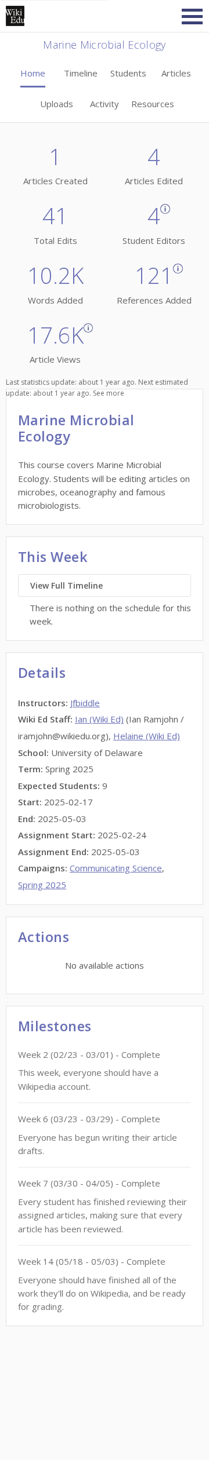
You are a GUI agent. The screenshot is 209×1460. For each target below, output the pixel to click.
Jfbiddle (85, 703)
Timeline (81, 73)
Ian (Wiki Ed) (99, 719)
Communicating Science (116, 868)
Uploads (56, 104)
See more (108, 393)
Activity (104, 104)
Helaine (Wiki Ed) (146, 736)
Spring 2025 (42, 884)
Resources (152, 104)
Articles (176, 73)
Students (128, 73)
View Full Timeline (66, 585)
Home (32, 73)
